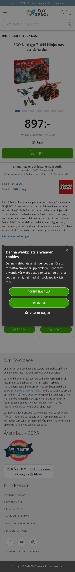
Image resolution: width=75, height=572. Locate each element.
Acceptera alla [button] (39, 291)
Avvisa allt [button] (39, 303)
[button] (37, 313)
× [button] (66, 250)
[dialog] (37, 286)
